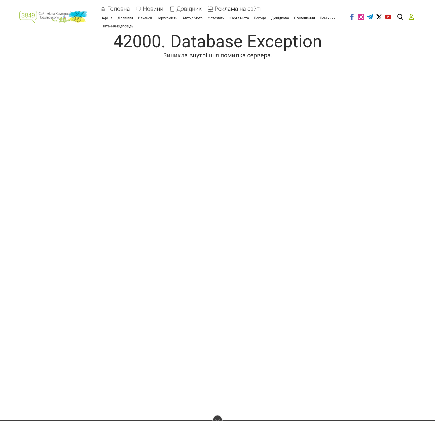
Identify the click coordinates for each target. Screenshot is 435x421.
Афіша (107, 18)
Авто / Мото (193, 18)
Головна (118, 9)
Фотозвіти (216, 18)
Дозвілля (125, 18)
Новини (153, 9)
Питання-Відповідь (117, 26)
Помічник (327, 18)
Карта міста (239, 18)
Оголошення (304, 18)
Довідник (189, 9)
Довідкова (280, 18)
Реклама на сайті (238, 9)
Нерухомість (167, 18)
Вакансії (145, 18)
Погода (260, 18)
